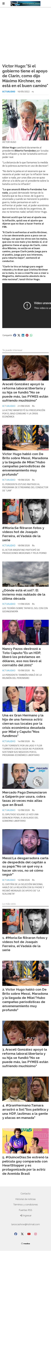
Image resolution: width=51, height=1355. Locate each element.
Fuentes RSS (25, 1210)
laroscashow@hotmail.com (25, 1224)
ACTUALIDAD (8, 91)
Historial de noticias (25, 1199)
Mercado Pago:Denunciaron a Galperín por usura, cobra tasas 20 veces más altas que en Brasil (24, 798)
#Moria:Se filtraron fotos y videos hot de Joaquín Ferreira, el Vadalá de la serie (23, 534)
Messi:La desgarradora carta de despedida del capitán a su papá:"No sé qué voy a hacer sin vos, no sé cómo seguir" (25, 866)
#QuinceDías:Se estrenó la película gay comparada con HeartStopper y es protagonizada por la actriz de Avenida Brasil (25, 1165)
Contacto (25, 1193)
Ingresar (27, 1215)
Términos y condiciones (25, 1204)
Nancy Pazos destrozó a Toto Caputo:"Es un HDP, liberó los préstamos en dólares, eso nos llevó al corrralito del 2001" (21, 657)
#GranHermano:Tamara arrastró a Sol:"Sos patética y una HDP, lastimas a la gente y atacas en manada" (25, 1111)
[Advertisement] (25, 34)
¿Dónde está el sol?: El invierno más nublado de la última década (23, 594)
